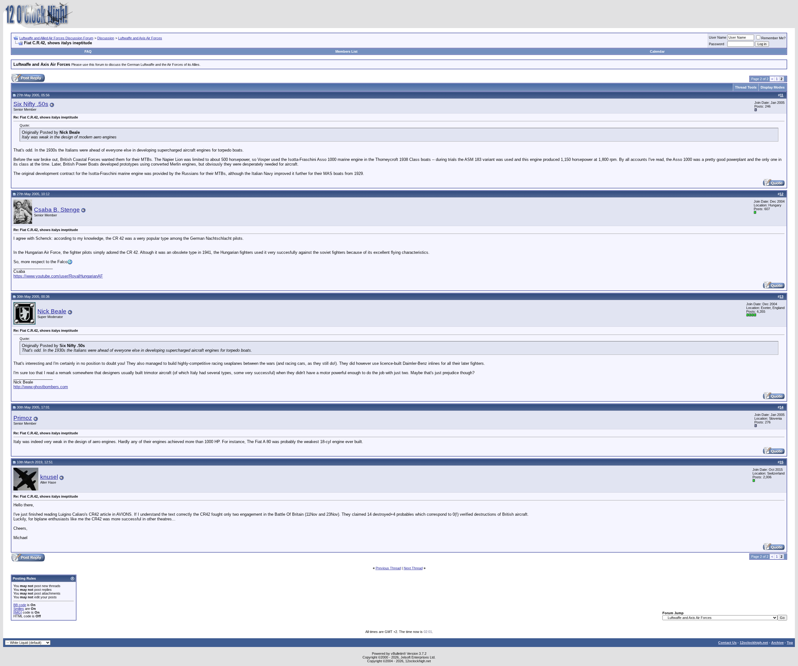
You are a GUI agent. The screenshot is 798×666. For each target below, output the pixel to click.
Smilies (18, 608)
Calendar (657, 51)
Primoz (22, 418)
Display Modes (773, 87)
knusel (49, 477)
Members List (346, 51)
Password (716, 44)
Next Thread (413, 568)
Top (790, 642)
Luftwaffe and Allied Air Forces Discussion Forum (56, 38)
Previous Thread (388, 568)
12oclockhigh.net (754, 642)
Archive (777, 642)
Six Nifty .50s (30, 104)
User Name (717, 37)
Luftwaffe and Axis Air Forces (140, 38)
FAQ (88, 51)
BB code (19, 605)
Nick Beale (51, 311)
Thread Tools (746, 87)
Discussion (105, 38)
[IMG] (17, 612)
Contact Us (727, 642)
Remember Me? (773, 38)
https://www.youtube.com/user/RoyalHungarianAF (58, 276)
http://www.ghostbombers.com (40, 386)
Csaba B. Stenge (57, 209)
